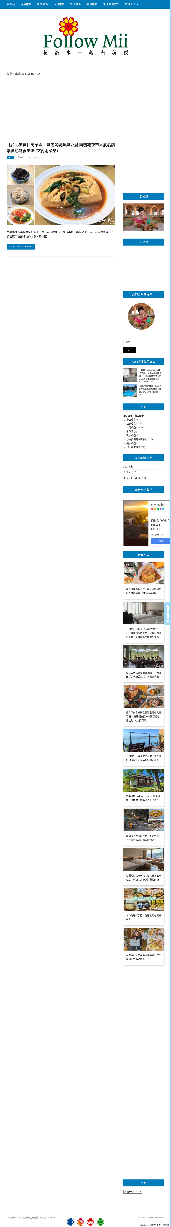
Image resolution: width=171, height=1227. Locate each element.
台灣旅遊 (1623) (134, 427)
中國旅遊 (42, 4)
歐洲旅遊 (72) (133, 435)
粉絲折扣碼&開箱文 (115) (139, 439)
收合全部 (139, 415)
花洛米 (21, 157)
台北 (10, 157)
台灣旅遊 (26, 4)
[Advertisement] (61, 115)
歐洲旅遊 (75, 4)
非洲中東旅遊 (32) (135, 447)
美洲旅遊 (92, 4)
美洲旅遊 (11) (133, 443)
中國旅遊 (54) (133, 419)
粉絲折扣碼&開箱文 (137, 4)
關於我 (11, 4)
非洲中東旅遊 (111, 4)
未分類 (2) (131, 431)
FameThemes (159, 1218)
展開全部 (128, 415)
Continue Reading (21, 247)
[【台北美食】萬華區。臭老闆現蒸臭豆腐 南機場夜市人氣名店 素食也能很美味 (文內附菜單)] (61, 195)
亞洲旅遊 (59, 4)
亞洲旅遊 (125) (134, 423)
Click (167, 613)
